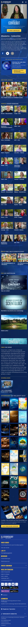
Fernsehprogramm (6, 553)
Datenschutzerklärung (6, 623)
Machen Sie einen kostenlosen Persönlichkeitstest (19, 71)
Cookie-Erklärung (4, 621)
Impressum (3, 625)
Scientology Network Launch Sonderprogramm (12, 545)
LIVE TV (3, 551)
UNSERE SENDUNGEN (6, 566)
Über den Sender (5, 547)
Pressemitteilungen (5, 558)
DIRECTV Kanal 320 (5, 571)
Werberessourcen (5, 561)
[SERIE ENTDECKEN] (5, 404)
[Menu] (26, 2)
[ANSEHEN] (23, 417)
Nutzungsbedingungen (6, 620)
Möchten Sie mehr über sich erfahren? (19, 62)
